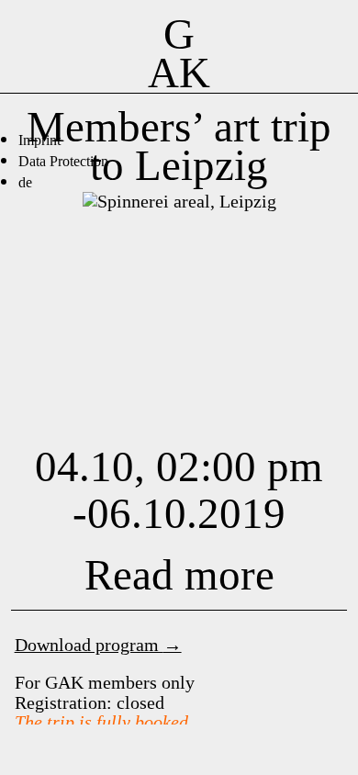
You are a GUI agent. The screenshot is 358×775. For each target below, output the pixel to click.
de (25, 182)
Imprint (39, 140)
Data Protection (63, 161)
